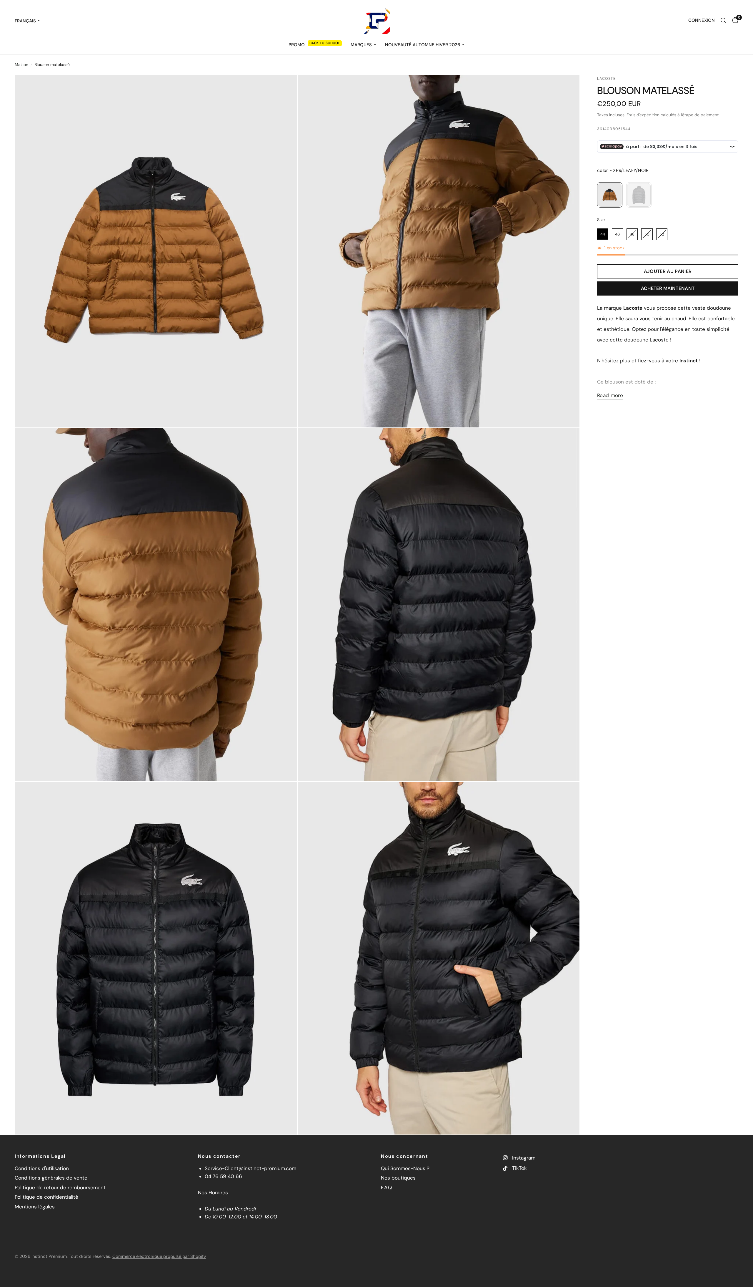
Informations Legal (40, 1156)
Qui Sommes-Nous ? (405, 1168)
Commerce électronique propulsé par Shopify (159, 1256)
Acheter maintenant (668, 288)
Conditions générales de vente (51, 1178)
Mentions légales (35, 1206)
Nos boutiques (398, 1178)
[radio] (609, 195)
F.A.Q (386, 1187)
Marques (361, 45)
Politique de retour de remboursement (60, 1187)
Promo (297, 45)
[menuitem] (315, 44)
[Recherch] (723, 20)
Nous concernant (404, 1156)
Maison (21, 64)
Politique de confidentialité (46, 1197)
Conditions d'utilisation (42, 1168)
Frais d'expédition (643, 114)
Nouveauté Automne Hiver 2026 (422, 45)
